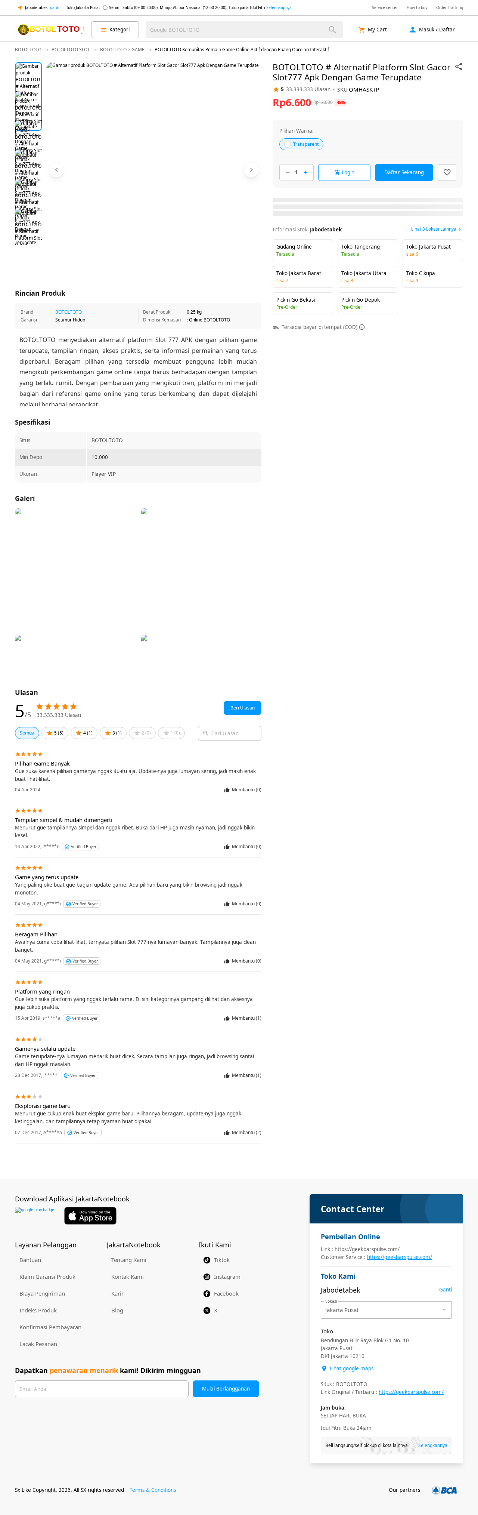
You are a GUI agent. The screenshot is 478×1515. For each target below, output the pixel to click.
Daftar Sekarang (404, 172)
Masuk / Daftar (437, 29)
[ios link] (90, 1216)
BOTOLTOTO (68, 312)
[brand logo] (50, 29)
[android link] (34, 1216)
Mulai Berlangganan (226, 1388)
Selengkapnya (279, 7)
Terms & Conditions (153, 1490)
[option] (28, 75)
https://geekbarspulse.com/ (399, 1257)
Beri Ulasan (242, 708)
